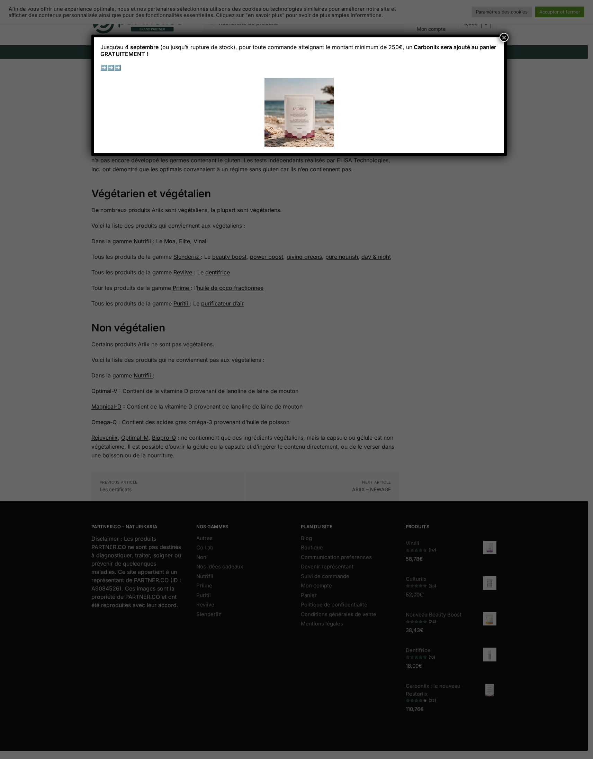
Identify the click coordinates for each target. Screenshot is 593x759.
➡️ (103, 67)
